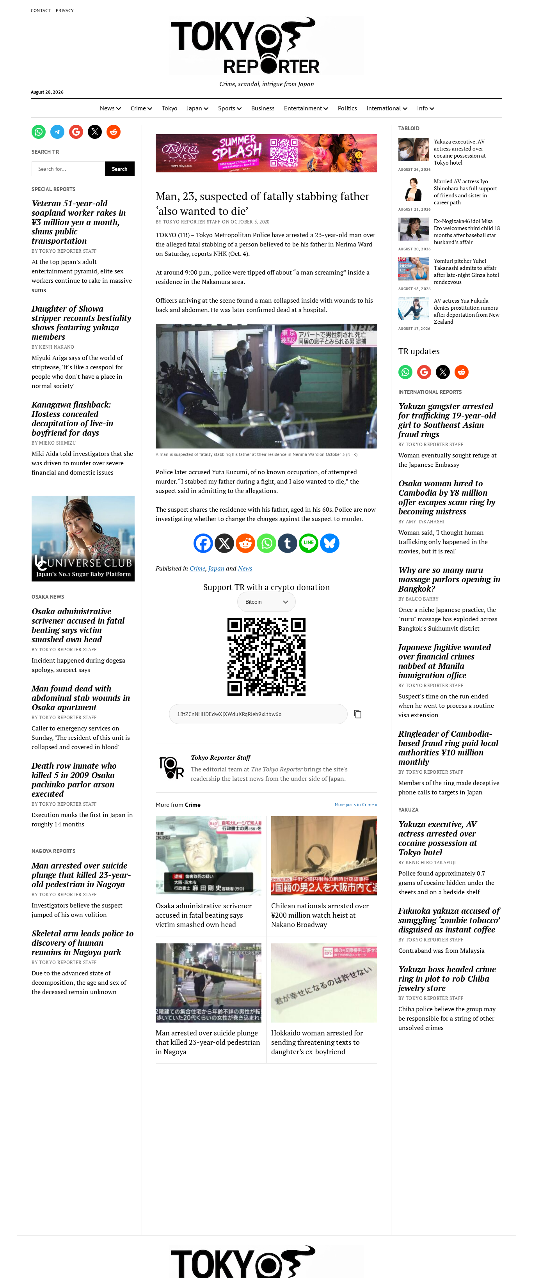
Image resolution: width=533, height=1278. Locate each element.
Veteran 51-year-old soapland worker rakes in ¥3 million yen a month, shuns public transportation (79, 222)
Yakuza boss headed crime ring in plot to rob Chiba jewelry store (447, 978)
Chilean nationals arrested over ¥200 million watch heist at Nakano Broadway (320, 915)
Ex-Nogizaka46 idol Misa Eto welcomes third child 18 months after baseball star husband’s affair (467, 232)
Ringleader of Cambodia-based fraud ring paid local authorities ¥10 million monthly (448, 747)
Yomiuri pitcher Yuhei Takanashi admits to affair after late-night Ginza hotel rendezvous (466, 271)
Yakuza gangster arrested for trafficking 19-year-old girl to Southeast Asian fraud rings (447, 420)
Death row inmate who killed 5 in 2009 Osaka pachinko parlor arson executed (74, 779)
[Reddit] (245, 543)
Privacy (65, 10)
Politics (347, 108)
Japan (194, 108)
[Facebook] (203, 543)
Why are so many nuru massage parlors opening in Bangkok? (449, 579)
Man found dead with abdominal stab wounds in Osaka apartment (81, 698)
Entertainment (303, 108)
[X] (224, 543)
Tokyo (170, 108)
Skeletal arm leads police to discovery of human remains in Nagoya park (83, 943)
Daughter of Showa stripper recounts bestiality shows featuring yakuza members (81, 322)
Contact (41, 10)
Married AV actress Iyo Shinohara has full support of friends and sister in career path (465, 192)
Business (263, 108)
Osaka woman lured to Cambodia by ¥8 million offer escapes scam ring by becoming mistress (446, 497)
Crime (138, 108)
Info (422, 108)
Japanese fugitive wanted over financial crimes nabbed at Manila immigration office (444, 661)
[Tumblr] (287, 543)
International (383, 108)
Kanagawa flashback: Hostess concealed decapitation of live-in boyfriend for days (72, 418)
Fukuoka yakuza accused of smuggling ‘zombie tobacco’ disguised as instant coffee (448, 920)
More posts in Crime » (356, 804)
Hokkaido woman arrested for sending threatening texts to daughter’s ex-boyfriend (317, 1042)
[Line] (308, 543)
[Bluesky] (329, 543)
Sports (226, 108)
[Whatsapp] (266, 543)
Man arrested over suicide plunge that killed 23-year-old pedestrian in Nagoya (81, 875)
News (107, 108)
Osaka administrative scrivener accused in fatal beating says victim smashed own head (78, 625)
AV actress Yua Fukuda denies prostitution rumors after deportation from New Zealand (466, 311)
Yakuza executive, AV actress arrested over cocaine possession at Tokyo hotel (460, 152)
